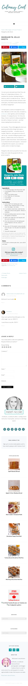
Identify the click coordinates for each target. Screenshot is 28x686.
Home (3, 29)
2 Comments (14, 43)
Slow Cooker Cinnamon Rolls (14, 514)
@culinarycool (14, 253)
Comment (4, 351)
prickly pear (4, 113)
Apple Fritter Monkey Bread (14, 493)
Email (3, 375)
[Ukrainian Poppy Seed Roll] (14, 534)
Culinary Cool (14, 10)
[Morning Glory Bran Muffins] (14, 577)
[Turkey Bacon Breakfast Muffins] (14, 556)
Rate (21, 178)
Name (3, 369)
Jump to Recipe (10, 86)
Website (3, 381)
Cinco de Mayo (10, 265)
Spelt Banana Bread (14, 471)
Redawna (9, 311)
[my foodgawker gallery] (14, 605)
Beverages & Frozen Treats (13, 29)
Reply (3, 302)
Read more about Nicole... (8, 675)
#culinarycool (14, 255)
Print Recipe (20, 86)
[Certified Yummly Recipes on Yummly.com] (14, 603)
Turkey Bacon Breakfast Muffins (14, 557)
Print (7, 178)
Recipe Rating (5, 345)
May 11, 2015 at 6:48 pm (11, 295)
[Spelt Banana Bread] (14, 469)
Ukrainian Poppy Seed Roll (14, 536)
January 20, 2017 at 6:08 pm (12, 313)
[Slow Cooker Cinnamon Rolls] (14, 512)
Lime (14, 265)
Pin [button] (15, 178)
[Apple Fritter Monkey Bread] (14, 491)
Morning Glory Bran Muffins (14, 579)
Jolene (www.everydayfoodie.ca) (15, 293)
